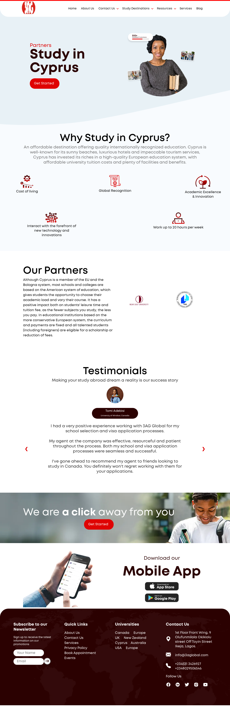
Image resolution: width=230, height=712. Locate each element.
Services (186, 8)
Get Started (44, 83)
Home (72, 8)
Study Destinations (136, 8)
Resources (164, 8)
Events (69, 658)
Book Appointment (80, 653)
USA (118, 648)
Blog (199, 8)
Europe (140, 633)
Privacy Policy (75, 648)
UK (117, 638)
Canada (122, 633)
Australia (138, 643)
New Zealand (135, 638)
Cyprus (121, 643)
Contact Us (106, 8)
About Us (87, 8)
